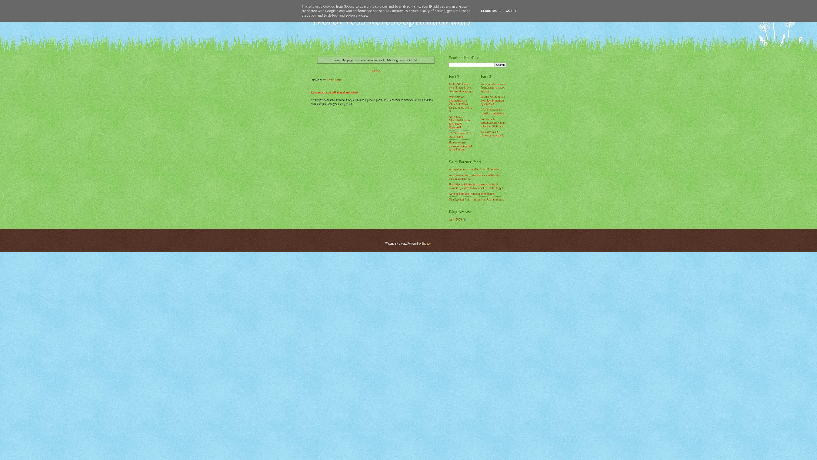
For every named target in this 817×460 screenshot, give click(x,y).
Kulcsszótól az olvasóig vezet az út (492, 133)
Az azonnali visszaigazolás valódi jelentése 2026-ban (493, 122)
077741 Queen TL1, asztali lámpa (460, 135)
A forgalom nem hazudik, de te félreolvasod (474, 169)
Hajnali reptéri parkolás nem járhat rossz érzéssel (460, 145)
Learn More (491, 11)
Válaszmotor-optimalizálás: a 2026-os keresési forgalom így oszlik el (460, 104)
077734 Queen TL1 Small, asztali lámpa (492, 111)
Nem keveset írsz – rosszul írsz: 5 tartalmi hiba (476, 199)
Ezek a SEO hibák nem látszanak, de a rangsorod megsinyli (461, 87)
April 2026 (455, 219)
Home (375, 70)
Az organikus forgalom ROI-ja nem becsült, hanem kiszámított (474, 177)
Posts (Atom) (335, 80)
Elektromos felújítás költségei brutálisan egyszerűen (493, 100)
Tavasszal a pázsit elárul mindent (334, 92)
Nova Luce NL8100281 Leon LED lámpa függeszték (459, 122)
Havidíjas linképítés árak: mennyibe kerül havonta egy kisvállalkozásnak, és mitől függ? (476, 186)
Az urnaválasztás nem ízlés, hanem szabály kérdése (493, 87)
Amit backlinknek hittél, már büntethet (472, 194)
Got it (511, 11)
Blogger (426, 243)
